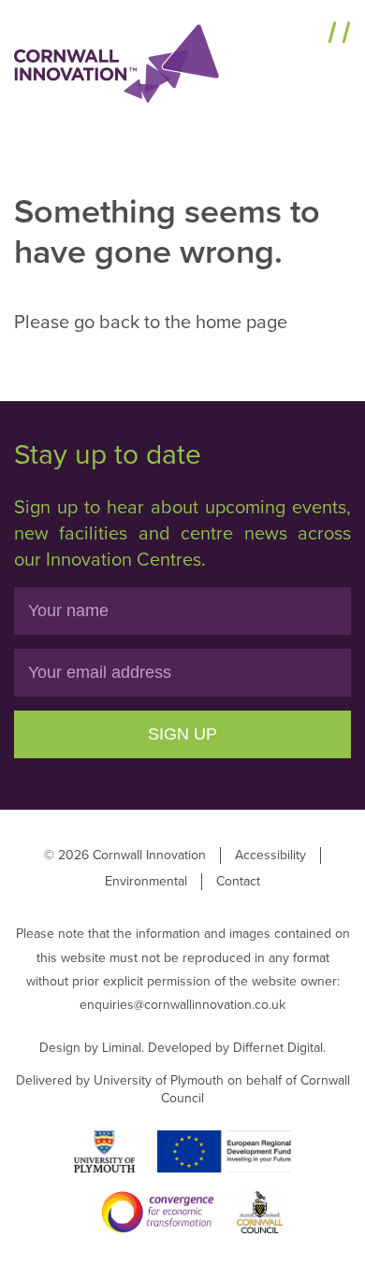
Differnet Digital (278, 1048)
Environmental (146, 881)
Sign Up (182, 734)
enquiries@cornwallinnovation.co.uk (182, 1005)
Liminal (121, 1048)
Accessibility (270, 855)
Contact (238, 881)
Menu (297, 34)
